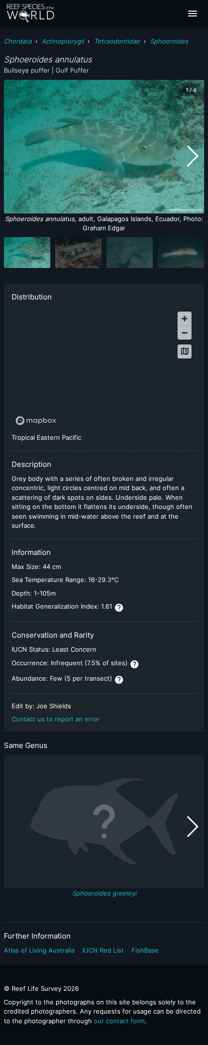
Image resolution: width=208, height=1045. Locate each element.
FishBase (145, 950)
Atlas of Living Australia (39, 950)
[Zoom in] (185, 319)
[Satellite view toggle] (185, 351)
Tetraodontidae (117, 41)
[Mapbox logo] (36, 420)
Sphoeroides (169, 41)
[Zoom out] (185, 333)
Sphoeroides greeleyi (104, 893)
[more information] (119, 607)
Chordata (17, 41)
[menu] (192, 13)
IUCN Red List (103, 950)
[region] (104, 368)
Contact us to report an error (56, 719)
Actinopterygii (63, 41)
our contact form (119, 1021)
